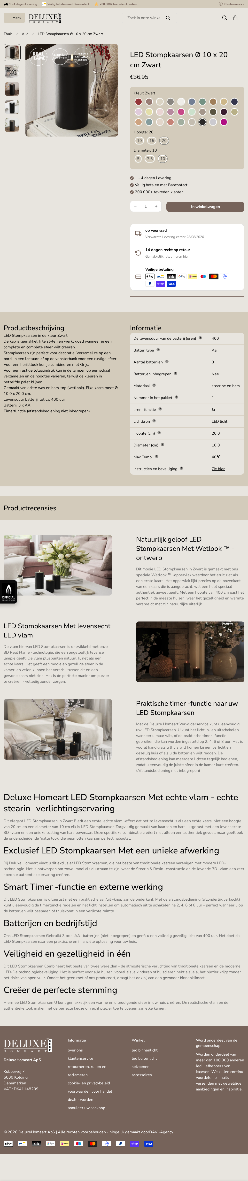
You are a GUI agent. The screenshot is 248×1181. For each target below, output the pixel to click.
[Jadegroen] (202, 102)
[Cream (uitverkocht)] (160, 102)
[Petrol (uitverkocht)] (149, 122)
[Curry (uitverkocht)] (224, 102)
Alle (25, 33)
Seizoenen (140, 1066)
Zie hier (218, 469)
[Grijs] (170, 102)
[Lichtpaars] (170, 112)
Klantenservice (80, 1058)
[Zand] (192, 122)
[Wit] (181, 102)
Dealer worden (80, 1099)
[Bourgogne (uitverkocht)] (149, 102)
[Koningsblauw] (234, 102)
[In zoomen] (107, 54)
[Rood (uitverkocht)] (170, 122)
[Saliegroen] (181, 122)
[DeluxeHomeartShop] (45, 18)
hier (186, 256)
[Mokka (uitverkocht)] (202, 112)
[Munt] (192, 112)
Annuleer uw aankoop (86, 1108)
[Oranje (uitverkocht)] (138, 122)
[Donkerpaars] (224, 112)
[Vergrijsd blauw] (213, 122)
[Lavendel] (138, 112)
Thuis (8, 33)
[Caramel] (213, 102)
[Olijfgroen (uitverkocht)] (234, 112)
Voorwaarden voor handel (90, 1091)
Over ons (75, 1050)
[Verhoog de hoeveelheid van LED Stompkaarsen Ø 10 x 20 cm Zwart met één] (156, 206)
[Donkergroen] (213, 112)
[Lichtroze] (160, 112)
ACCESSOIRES (142, 1075)
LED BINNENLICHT (145, 1050)
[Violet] (224, 122)
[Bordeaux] (138, 102)
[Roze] (160, 122)
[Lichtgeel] (149, 112)
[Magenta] (181, 112)
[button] (235, 17)
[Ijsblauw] (192, 102)
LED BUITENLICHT (144, 1058)
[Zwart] (202, 122)
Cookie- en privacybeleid (89, 1083)
